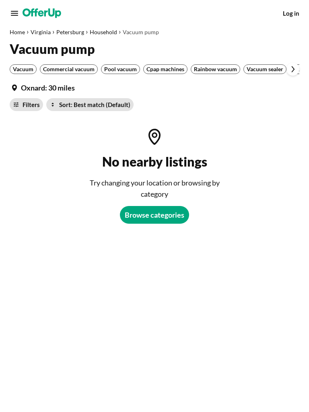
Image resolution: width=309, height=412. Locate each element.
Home (17, 32)
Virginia (41, 32)
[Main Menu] (14, 13)
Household (103, 32)
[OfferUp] (42, 13)
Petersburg (70, 32)
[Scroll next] (292, 69)
